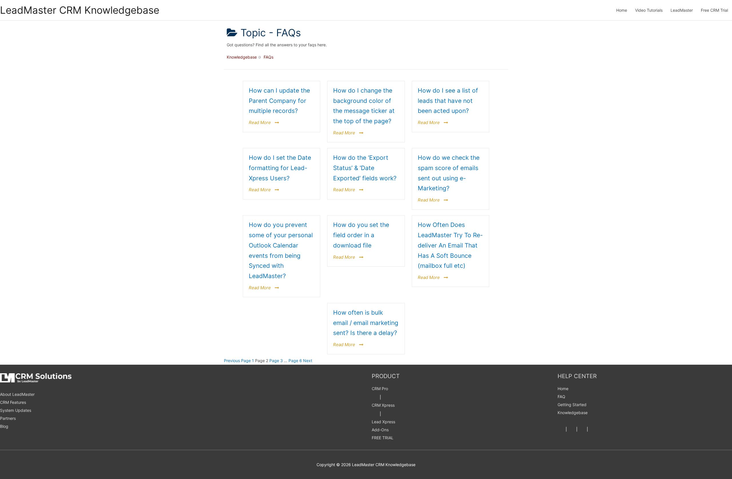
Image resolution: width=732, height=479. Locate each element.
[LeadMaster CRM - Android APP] (375, 397)
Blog (4, 426)
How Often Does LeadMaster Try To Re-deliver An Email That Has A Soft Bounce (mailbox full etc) (450, 245)
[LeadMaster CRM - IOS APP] (385, 397)
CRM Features (13, 402)
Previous (232, 360)
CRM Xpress (383, 405)
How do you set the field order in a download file (361, 235)
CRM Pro (380, 388)
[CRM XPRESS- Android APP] (375, 413)
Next (307, 360)
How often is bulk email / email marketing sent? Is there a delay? (365, 322)
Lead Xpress (383, 421)
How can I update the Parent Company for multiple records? (279, 100)
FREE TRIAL (382, 437)
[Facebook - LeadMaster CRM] (561, 429)
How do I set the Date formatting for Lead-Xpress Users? (280, 167)
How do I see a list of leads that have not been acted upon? (448, 100)
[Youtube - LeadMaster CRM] (592, 429)
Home (563, 388)
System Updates (15, 410)
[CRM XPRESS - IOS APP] (385, 413)
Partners (8, 418)
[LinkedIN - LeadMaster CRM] (582, 429)
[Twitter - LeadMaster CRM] (571, 429)
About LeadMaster (17, 394)
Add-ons (380, 429)
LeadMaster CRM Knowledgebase (79, 10)
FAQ (561, 396)
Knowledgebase (573, 412)
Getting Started (572, 404)
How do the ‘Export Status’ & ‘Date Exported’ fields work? (365, 167)
